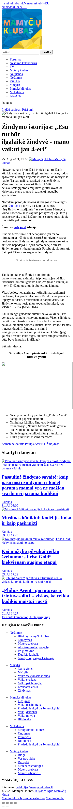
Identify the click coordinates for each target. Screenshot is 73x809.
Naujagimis (25, 668)
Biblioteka (24, 719)
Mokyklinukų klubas (31, 729)
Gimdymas (25, 640)
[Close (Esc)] (3, 803)
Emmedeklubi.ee (34, 798)
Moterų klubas (19, 70)
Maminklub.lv (55, 798)
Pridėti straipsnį (11, 109)
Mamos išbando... (29, 773)
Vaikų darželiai (27, 712)
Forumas (15, 59)
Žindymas (52, 444)
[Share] (7, 803)
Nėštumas (16, 77)
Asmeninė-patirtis (13, 444)
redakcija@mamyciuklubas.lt (34, 787)
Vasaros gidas (26, 758)
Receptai (23, 762)
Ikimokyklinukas (20, 88)
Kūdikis (15, 81)
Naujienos (16, 74)
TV (12, 66)
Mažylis (15, 85)
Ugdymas (24, 701)
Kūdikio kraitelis (28, 654)
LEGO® (15, 96)
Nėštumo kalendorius (23, 63)
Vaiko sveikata (27, 679)
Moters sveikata (28, 643)
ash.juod (20, 227)
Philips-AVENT (35, 444)
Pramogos (24, 737)
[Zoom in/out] (15, 803)
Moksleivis (17, 92)
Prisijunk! (28, 109)
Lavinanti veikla (28, 687)
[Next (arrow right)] (7, 806)
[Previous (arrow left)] (3, 806)
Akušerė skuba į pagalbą (33, 647)
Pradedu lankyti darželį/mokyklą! (39, 708)
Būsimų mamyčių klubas (33, 636)
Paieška (46, 52)
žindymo (15, 205)
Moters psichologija (30, 766)
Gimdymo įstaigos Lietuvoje (36, 658)
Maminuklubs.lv (12, 798)
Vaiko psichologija (30, 683)
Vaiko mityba (26, 715)
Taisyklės (40, 791)
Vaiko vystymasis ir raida (34, 676)
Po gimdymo (26, 651)
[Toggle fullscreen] (11, 803)
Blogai (22, 755)
